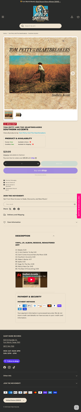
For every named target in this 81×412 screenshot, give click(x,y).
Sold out (59, 163)
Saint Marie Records (13, 407)
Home (5, 33)
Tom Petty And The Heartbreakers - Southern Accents (23, 33)
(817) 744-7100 (8, 346)
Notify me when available (79, 206)
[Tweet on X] (10, 209)
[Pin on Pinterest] (18, 209)
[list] (40, 73)
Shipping (6, 155)
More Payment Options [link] (40, 174)
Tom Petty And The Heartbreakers (32, 133)
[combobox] (40, 26)
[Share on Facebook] (14, 209)
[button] (78, 17)
